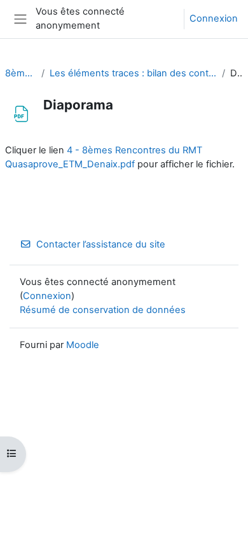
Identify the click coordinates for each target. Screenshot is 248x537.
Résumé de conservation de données (103, 310)
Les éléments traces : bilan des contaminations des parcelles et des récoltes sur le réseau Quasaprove (133, 73)
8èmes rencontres (20, 73)
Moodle (82, 345)
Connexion (213, 18)
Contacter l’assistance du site (100, 244)
